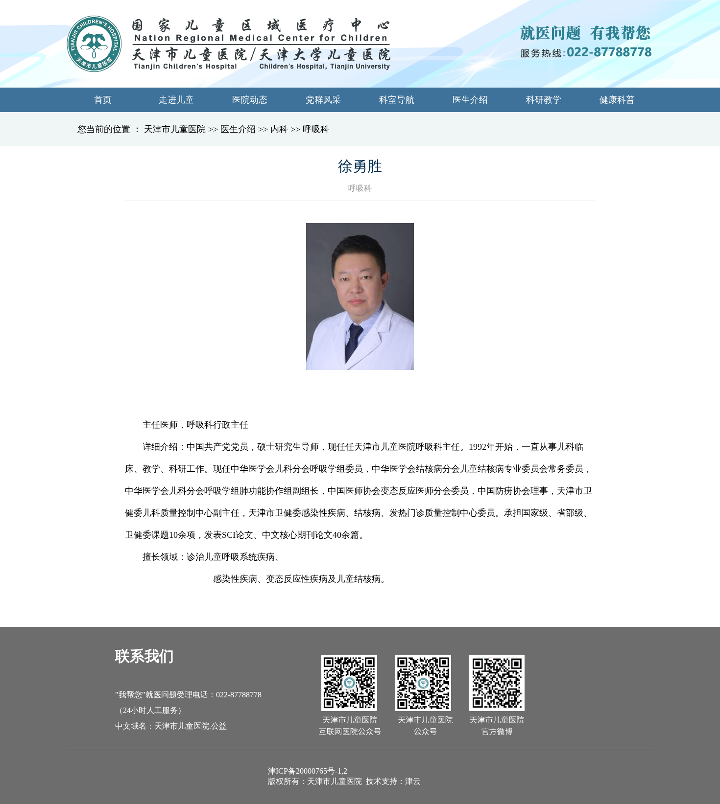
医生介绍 (470, 100)
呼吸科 (316, 129)
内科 (279, 129)
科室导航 (396, 100)
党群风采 (323, 100)
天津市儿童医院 (175, 129)
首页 (103, 100)
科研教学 (543, 100)
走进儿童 (176, 100)
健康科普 (617, 100)
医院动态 (249, 100)
